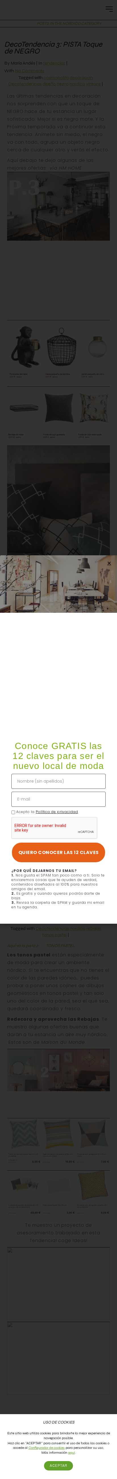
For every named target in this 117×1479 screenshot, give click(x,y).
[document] (58, 739)
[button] (109, 563)
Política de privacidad (57, 811)
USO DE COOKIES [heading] (58, 1422)
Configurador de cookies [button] (46, 1448)
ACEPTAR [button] (58, 1465)
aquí (71, 1453)
